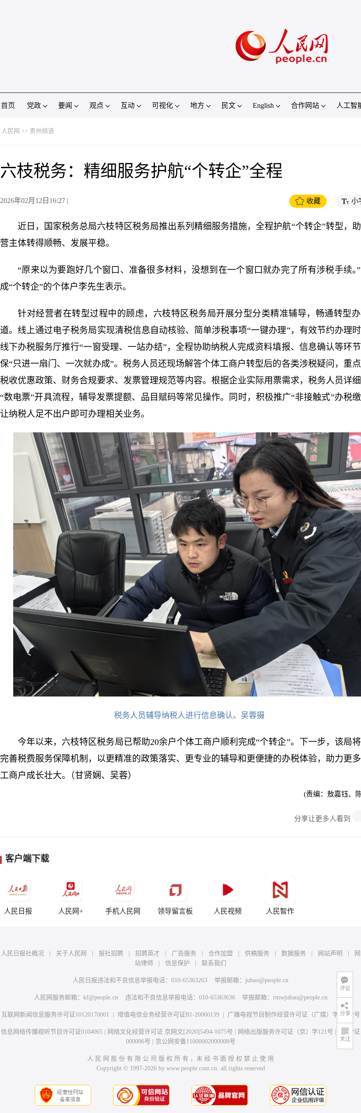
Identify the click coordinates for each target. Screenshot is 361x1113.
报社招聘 (111, 953)
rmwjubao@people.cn (300, 997)
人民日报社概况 (22, 953)
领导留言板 (175, 911)
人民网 (10, 131)
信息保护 (177, 963)
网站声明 (330, 953)
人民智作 (280, 911)
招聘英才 (147, 953)
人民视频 (228, 911)
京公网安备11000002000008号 (195, 1041)
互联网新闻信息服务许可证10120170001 (55, 1014)
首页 (8, 105)
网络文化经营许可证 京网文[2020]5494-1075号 (170, 1031)
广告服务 (184, 953)
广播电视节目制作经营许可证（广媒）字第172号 (294, 1014)
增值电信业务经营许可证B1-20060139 (168, 1014)
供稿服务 (257, 953)
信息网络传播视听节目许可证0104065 (52, 1031)
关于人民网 (71, 953)
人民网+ (70, 911)
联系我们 (214, 963)
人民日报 (18, 911)
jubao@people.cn (266, 980)
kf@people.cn (100, 997)
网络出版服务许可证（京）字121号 (285, 1031)
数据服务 (293, 953)
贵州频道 (41, 131)
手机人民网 (122, 911)
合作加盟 (220, 953)
